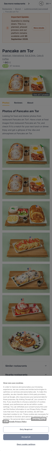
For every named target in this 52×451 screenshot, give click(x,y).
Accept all (26, 437)
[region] (26, 413)
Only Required (26, 429)
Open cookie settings (26, 444)
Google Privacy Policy (18, 422)
